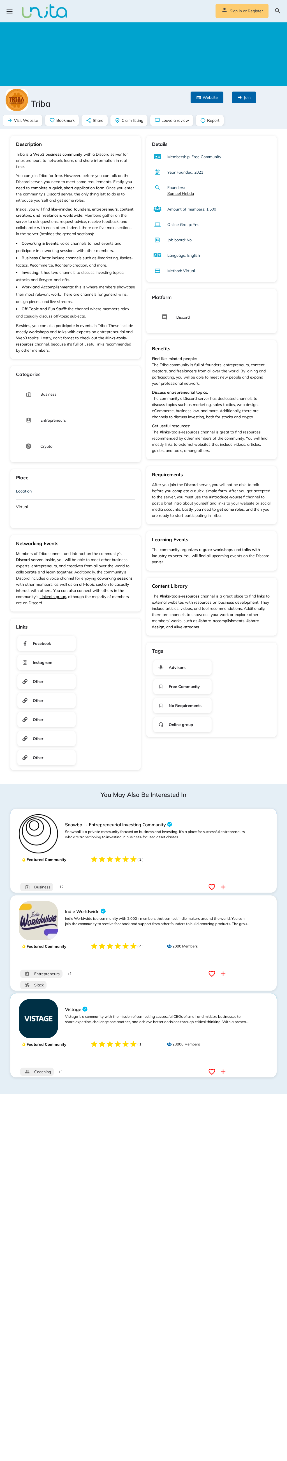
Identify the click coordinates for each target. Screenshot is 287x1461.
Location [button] (24, 491)
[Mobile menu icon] (9, 11)
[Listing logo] (17, 100)
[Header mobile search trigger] (277, 11)
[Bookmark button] (212, 887)
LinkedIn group (53, 596)
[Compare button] (223, 887)
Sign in (236, 10)
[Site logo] (45, 11)
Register (255, 10)
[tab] (75, 492)
